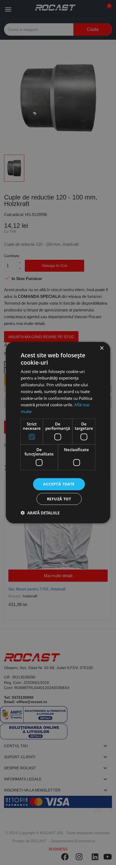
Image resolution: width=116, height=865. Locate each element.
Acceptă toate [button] (58, 484)
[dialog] (58, 432)
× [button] (102, 348)
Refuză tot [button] (59, 498)
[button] (40, 512)
